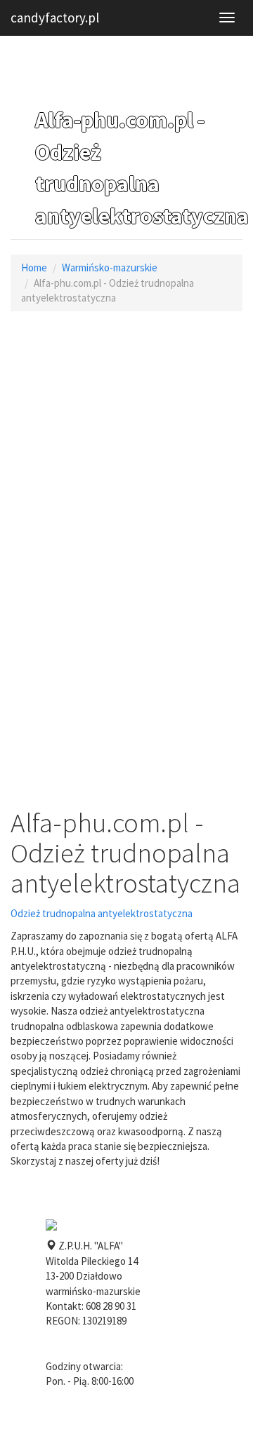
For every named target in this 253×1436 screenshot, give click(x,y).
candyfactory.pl (55, 17)
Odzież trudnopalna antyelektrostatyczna (102, 913)
